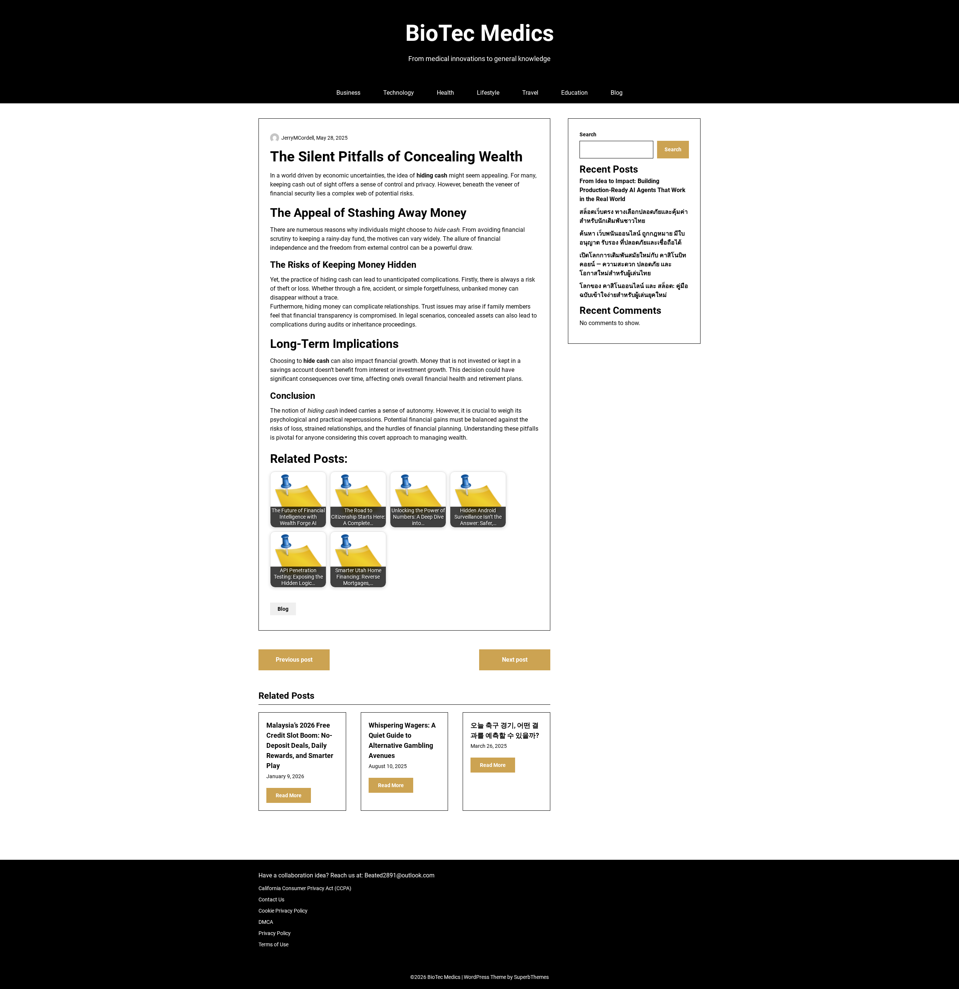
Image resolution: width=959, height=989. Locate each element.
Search (588, 134)
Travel (530, 92)
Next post (514, 659)
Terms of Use (273, 944)
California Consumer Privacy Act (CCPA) (304, 888)
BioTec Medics (479, 33)
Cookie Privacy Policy (283, 911)
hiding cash (335, 279)
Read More (289, 795)
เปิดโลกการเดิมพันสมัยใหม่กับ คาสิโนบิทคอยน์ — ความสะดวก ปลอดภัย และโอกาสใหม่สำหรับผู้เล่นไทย (633, 264)
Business (348, 92)
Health (445, 92)
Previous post (294, 659)
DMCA (265, 922)
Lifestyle (488, 92)
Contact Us (271, 899)
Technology (398, 92)
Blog (617, 92)
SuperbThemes (531, 977)
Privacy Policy (274, 933)
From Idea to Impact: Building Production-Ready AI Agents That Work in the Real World (633, 190)
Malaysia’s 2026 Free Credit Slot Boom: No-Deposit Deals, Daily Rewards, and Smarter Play (299, 745)
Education (574, 92)
